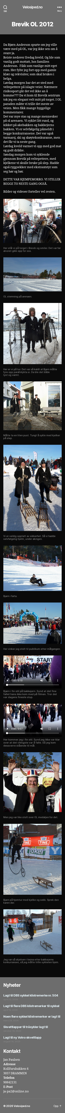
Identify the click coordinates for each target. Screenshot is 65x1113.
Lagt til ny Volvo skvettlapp (22, 1037)
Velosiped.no (32, 7)
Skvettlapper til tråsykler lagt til (25, 1027)
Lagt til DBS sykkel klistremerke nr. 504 (30, 995)
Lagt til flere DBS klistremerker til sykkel (31, 1006)
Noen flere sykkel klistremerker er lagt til (31, 1016)
